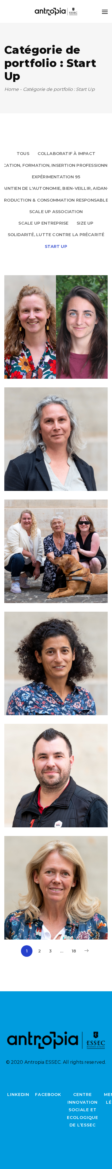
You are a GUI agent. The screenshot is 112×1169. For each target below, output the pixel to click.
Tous (23, 153)
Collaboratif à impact (67, 153)
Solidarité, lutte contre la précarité (56, 234)
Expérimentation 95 (56, 176)
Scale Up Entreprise (43, 223)
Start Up (56, 246)
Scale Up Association (56, 211)
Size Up (85, 223)
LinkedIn (18, 1094)
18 (74, 951)
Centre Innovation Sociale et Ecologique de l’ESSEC (83, 1110)
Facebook (48, 1094)
